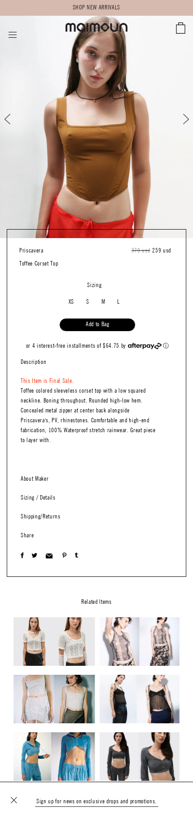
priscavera (31, 251)
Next (180, 119)
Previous (15, 119)
